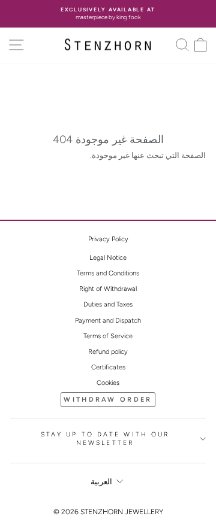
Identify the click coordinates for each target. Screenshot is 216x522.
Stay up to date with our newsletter (105, 438)
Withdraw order (108, 399)
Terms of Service (108, 336)
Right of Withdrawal (108, 289)
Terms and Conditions (108, 273)
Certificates (108, 367)
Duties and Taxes (108, 304)
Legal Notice (108, 258)
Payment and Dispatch (108, 320)
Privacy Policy (108, 239)
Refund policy (108, 352)
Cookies (108, 383)
